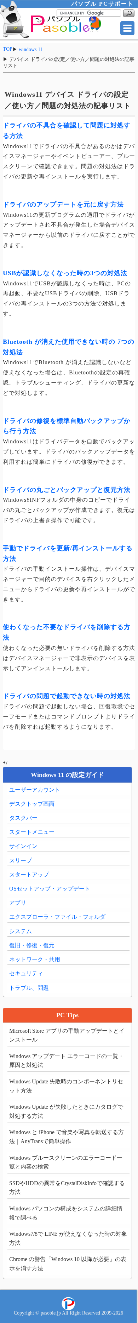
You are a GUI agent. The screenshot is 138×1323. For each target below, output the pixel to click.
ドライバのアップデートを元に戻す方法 (63, 204)
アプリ (17, 903)
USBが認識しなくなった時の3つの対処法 (65, 273)
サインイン (23, 846)
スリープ (20, 860)
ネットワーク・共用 (34, 959)
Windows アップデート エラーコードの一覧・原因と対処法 (66, 1060)
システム (20, 931)
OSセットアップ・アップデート (49, 889)
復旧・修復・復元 (31, 945)
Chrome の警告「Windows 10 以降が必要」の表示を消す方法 (67, 1263)
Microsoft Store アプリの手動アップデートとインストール (67, 1035)
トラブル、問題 (29, 988)
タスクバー (23, 818)
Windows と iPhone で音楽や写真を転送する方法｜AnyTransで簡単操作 (66, 1136)
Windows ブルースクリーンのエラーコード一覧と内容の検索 (65, 1162)
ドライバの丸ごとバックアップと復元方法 (67, 489)
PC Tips (67, 1015)
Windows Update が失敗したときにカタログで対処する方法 (66, 1111)
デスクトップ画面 (31, 804)
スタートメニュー (31, 832)
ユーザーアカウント (34, 790)
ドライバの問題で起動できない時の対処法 (67, 696)
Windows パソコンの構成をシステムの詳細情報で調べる (65, 1213)
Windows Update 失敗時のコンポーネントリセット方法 (66, 1086)
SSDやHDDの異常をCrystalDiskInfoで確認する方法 (67, 1187)
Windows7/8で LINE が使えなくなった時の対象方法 (68, 1238)
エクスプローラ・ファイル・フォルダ (57, 917)
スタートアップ (29, 875)
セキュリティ (26, 973)
